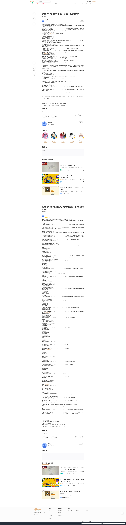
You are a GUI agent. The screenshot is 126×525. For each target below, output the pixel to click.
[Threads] (34, 81)
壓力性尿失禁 (52, 33)
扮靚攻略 (61, 103)
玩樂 (80, 3)
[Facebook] (34, 76)
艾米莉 (72, 140)
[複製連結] (34, 84)
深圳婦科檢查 (48, 384)
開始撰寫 (94, 1)
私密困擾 (59, 28)
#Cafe (79, 510)
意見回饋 (50, 517)
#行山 (71, 510)
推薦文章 (56, 3)
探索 (52, 3)
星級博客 (60, 3)
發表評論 (44, 150)
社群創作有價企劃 (33, 3)
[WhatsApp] (34, 78)
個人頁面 (60, 510)
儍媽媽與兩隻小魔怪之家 (45, 140)
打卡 (48, 103)
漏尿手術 (46, 53)
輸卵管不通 (44, 433)
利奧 (63, 140)
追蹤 (82, 20)
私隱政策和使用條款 (30, 523)
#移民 (87, 510)
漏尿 (43, 111)
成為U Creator (47, 3)
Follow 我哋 (63, 105)
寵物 (88, 3)
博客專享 (64, 3)
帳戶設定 (60, 512)
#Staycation (83, 510)
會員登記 (89, 1)
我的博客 (60, 517)
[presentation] (42, 136)
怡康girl (46, 19)
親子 (83, 3)
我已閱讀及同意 (103, 523)
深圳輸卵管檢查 (47, 312)
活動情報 (65, 103)
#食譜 (77, 510)
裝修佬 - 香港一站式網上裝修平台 (54, 140)
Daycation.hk (81, 140)
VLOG (70, 3)
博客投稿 (50, 518)
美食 (72, 3)
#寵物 (69, 510)
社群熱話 (40, 3)
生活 (86, 3)
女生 (78, 3)
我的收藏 (60, 514)
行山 (91, 3)
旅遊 (75, 3)
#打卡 (74, 510)
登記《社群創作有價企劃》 (54, 99)
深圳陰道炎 (49, 349)
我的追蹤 (60, 515)
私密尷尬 (63, 92)
